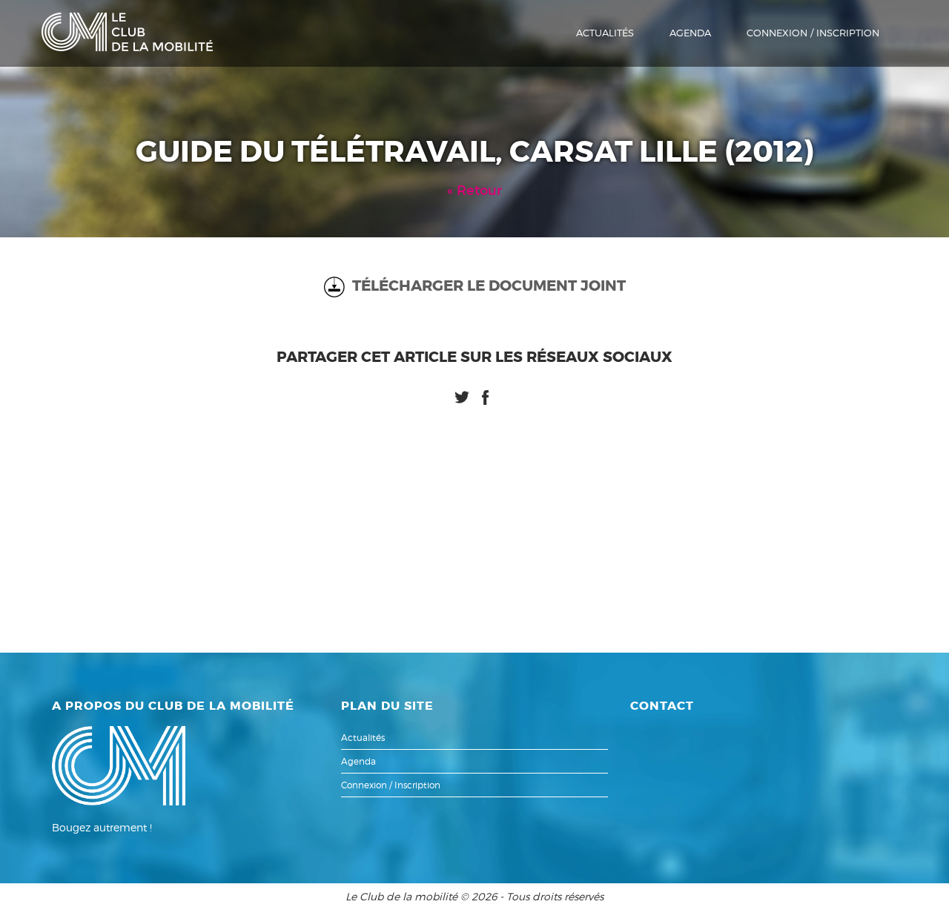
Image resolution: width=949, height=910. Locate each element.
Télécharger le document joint (485, 285)
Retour (479, 190)
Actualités (605, 33)
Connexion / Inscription (813, 33)
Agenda (690, 33)
